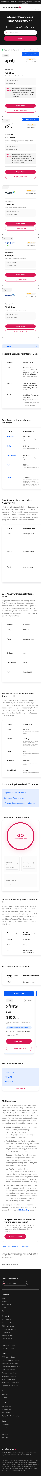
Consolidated (11, 455)
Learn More (25, 2)
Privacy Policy (6, 1406)
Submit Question (15, 1236)
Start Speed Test (20, 836)
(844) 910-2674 (21, 110)
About (4, 1298)
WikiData (5, 1437)
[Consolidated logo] (15, 243)
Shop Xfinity (18, 1041)
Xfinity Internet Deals (9, 1379)
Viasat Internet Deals (9, 1376)
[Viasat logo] (15, 192)
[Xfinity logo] (15, 61)
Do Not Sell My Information (11, 1416)
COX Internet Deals (8, 1370)
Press (4, 1308)
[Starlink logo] (15, 126)
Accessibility (6, 1413)
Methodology (24, 1210)
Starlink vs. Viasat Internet (13, 798)
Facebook (5, 1424)
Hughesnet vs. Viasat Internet (15, 793)
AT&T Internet (6, 1319)
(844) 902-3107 (21, 331)
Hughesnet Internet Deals (10, 1382)
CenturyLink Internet (9, 1329)
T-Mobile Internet (8, 1326)
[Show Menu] (37, 8)
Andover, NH (9, 1072)
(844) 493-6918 (21, 177)
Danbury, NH (9, 1081)
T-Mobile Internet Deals (10, 1363)
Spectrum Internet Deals (10, 1360)
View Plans (20, 106)
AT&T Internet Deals (8, 1357)
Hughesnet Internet (8, 1345)
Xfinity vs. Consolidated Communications (19, 803)
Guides (4, 1397)
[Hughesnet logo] (15, 295)
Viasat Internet (7, 1339)
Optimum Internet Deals (10, 1386)
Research (5, 1394)
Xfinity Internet (7, 1342)
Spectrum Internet (8, 1323)
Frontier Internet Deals (9, 1373)
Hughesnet (10, 436)
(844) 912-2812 (21, 228)
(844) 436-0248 (21, 280)
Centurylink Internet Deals (11, 1366)
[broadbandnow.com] (11, 8)
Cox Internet (6, 1332)
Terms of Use (6, 1409)
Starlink (9, 465)
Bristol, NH (8, 1077)
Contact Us (6, 1311)
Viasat (9, 477)
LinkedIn (5, 1428)
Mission (4, 1301)
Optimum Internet (8, 1348)
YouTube (5, 1434)
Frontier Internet (7, 1335)
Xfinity (9, 446)
